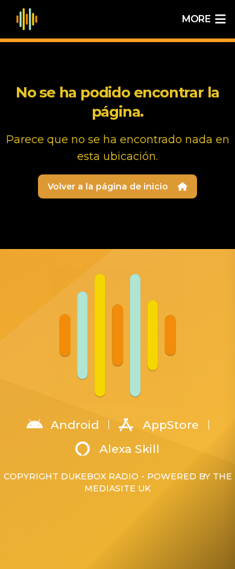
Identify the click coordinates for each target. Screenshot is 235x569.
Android (75, 425)
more (196, 19)
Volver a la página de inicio (108, 186)
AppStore (171, 425)
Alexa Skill (129, 449)
